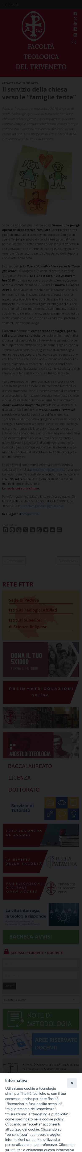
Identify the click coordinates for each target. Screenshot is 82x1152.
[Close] (72, 1083)
